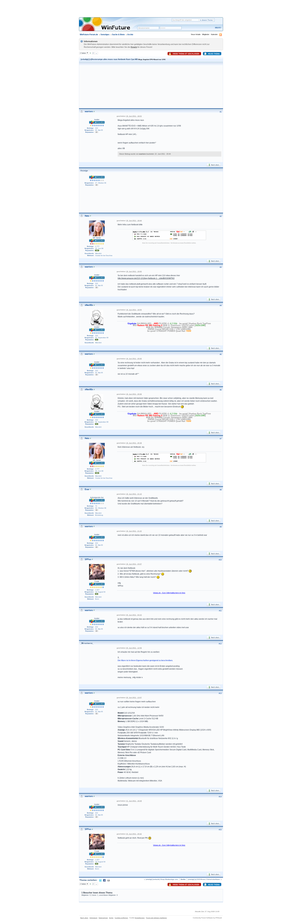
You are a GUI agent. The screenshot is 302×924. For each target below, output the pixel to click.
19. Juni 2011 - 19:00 (134, 271)
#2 (221, 216)
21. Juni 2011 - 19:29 (134, 801)
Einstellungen (140, 918)
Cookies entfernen (121, 918)
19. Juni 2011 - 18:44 (134, 220)
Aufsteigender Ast (96, 497)
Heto (87, 216)
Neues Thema (213, 54)
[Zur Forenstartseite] (109, 26)
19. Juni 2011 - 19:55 (134, 310)
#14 (220, 797)
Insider (96, 119)
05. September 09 (101, 337)
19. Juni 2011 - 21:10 (134, 494)
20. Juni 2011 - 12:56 (134, 648)
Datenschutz (103, 918)
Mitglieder (205, 34)
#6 (221, 390)
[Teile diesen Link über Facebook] (104, 880)
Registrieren (205, 28)
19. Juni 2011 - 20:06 (134, 394)
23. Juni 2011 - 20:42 (134, 834)
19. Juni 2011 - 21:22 (134, 531)
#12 (220, 644)
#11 (220, 611)
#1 (221, 112)
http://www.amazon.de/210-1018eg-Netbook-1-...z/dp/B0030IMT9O (146, 278)
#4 (221, 305)
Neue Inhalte (196, 34)
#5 (221, 354)
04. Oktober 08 (100, 508)
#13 (220, 693)
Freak (97, 581)
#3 (221, 267)
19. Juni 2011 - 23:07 (134, 564)
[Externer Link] (169, 235)
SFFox (88, 559)
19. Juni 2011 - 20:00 (134, 359)
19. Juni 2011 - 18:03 (134, 116)
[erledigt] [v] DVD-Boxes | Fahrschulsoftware (204, 879)
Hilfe (217, 28)
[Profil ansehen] (94, 111)
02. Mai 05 (99, 130)
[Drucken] (108, 880)
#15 (220, 830)
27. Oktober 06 (100, 183)
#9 (221, 527)
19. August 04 (100, 592)
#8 (221, 490)
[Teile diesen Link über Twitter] (100, 880)
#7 (221, 439)
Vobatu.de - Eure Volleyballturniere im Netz (169, 593)
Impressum (93, 918)
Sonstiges (105, 34)
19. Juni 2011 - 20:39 (134, 443)
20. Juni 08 (99, 248)
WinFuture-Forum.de (89, 34)
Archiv (130, 34)
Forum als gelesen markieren (156, 918)
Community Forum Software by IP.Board (207, 918)
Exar (87, 489)
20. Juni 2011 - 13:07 (134, 697)
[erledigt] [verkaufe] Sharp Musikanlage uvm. (162, 879)
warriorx (89, 111)
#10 (220, 560)
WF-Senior (97, 238)
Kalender (214, 34)
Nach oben (215, 165)
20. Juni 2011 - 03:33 (134, 615)
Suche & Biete (118, 34)
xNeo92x (89, 305)
